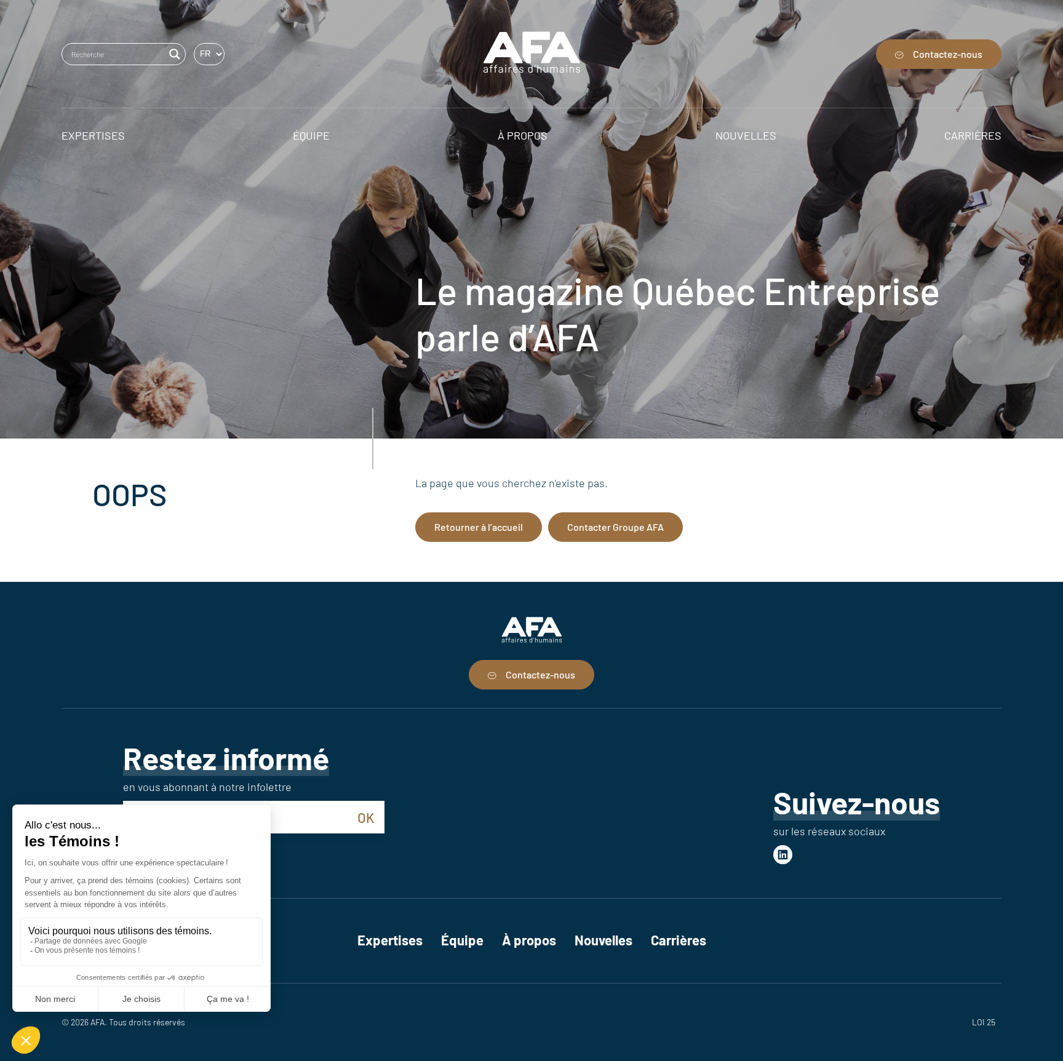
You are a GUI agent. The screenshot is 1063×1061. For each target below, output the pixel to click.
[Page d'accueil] (532, 54)
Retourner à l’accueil (478, 527)
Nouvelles (603, 940)
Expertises (390, 940)
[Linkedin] (782, 854)
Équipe (462, 940)
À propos (529, 940)
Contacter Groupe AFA (615, 527)
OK (366, 817)
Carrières (678, 940)
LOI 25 (983, 1022)
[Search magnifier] (174, 54)
